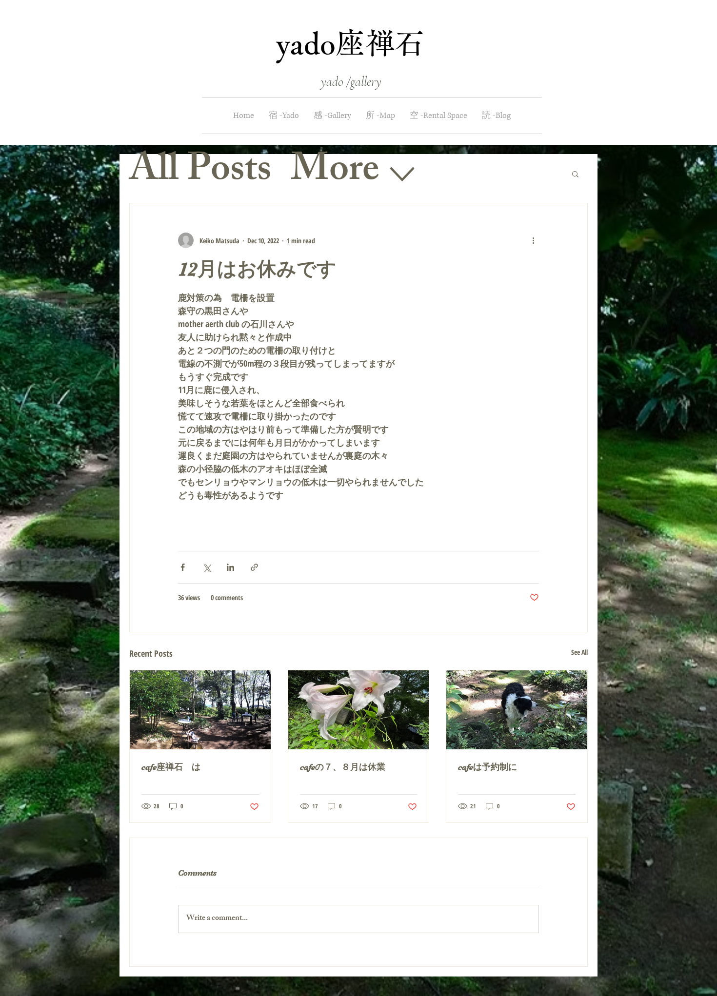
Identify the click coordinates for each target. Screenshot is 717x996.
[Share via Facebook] (182, 567)
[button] (575, 173)
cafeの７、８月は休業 (347, 767)
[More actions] (533, 240)
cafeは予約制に (487, 767)
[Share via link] (254, 567)
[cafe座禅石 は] (200, 709)
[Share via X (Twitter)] (206, 567)
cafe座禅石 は (170, 767)
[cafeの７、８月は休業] (358, 709)
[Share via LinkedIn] (230, 567)
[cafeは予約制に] (516, 709)
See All (579, 652)
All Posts (200, 173)
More (335, 173)
